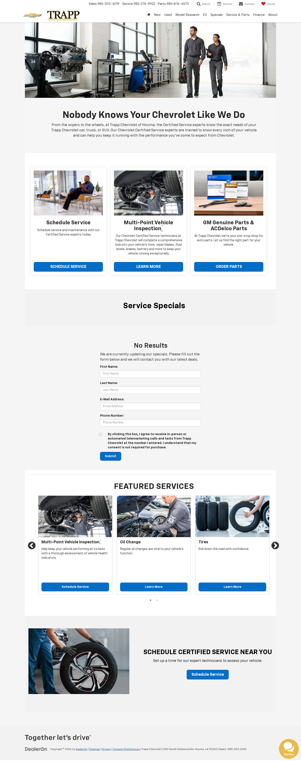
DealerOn (81, 749)
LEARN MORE (148, 267)
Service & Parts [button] (238, 15)
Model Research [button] (187, 15)
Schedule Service (75, 586)
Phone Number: (112, 415)
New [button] (157, 15)
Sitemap (94, 749)
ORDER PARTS (229, 267)
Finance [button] (259, 15)
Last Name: (109, 383)
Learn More (154, 586)
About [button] (273, 15)
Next (275, 546)
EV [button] (205, 15)
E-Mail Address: (112, 399)
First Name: (109, 366)
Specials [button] (216, 15)
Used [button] (168, 15)
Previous (32, 546)
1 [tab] (150, 600)
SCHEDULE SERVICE (68, 267)
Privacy (106, 749)
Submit (110, 456)
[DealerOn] (36, 749)
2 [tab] (157, 600)
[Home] (148, 15)
